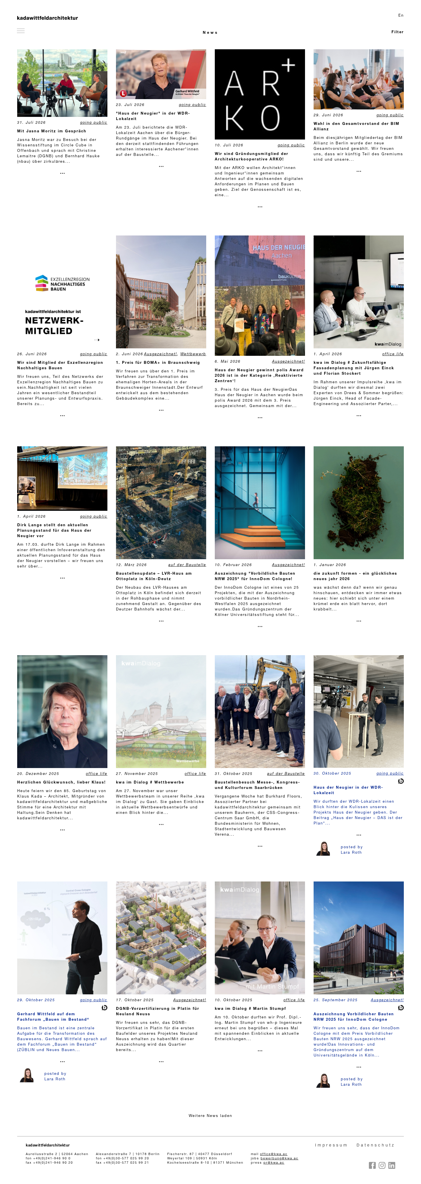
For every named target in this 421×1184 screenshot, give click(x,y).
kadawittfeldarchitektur (48, 1146)
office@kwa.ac (274, 1154)
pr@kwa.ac (273, 1163)
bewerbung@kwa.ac (279, 1158)
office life (393, 354)
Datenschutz (376, 1146)
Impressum (331, 1146)
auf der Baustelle (187, 565)
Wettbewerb (193, 354)
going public (93, 123)
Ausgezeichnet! (160, 354)
